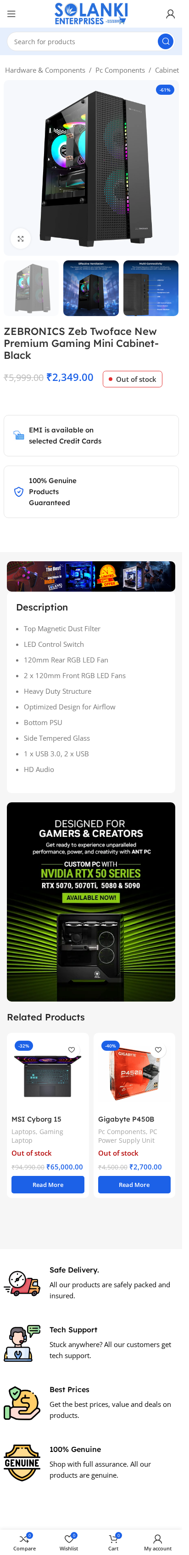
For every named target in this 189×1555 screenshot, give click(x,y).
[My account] (170, 14)
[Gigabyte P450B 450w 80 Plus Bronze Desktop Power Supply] (134, 1074)
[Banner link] (91, 902)
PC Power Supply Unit (127, 1136)
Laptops (23, 1131)
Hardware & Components (45, 70)
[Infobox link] (91, 1283)
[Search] (165, 41)
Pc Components (120, 70)
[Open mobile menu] (11, 14)
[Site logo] (91, 12)
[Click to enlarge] (21, 238)
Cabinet (167, 70)
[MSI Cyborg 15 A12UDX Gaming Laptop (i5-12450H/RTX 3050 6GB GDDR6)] (47, 1074)
